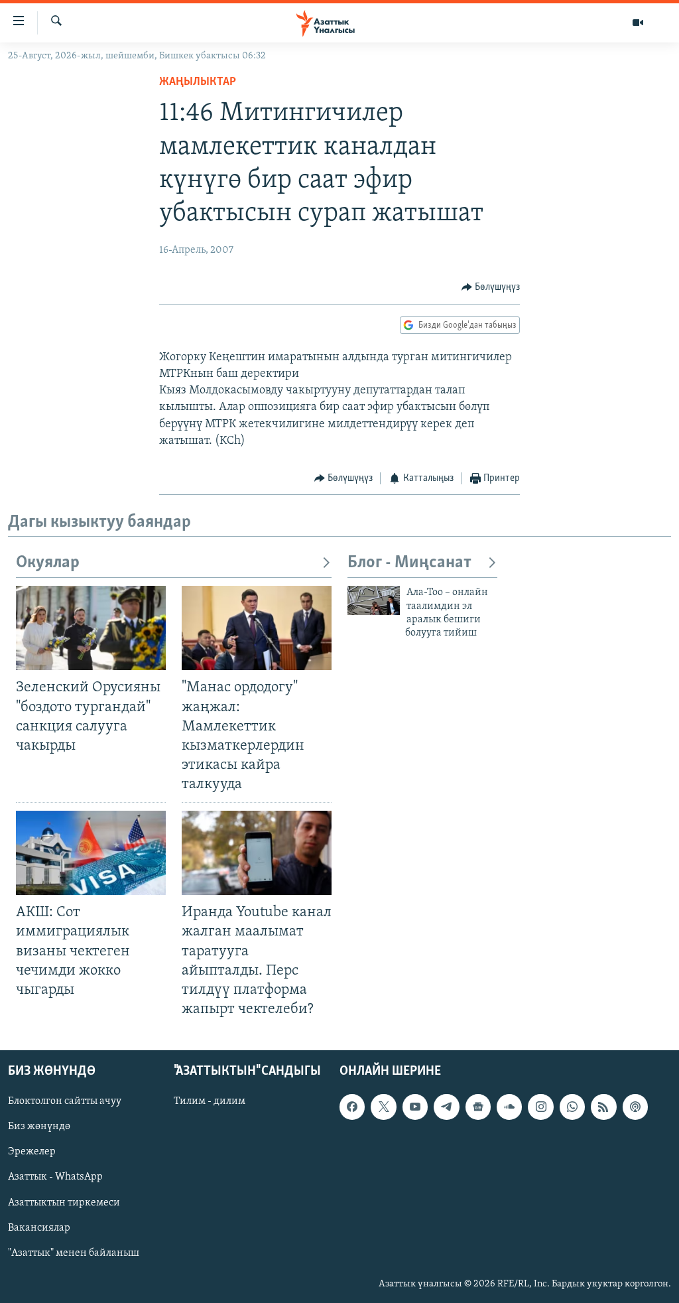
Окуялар (48, 563)
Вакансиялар (39, 1228)
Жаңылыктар (197, 82)
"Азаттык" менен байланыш (73, 1253)
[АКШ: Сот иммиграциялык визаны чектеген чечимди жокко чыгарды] (91, 853)
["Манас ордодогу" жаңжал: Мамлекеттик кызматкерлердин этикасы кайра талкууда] (257, 628)
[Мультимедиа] (638, 22)
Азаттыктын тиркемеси (64, 1203)
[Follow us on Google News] (478, 1106)
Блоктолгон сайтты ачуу (64, 1101)
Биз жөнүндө (39, 1126)
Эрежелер (32, 1152)
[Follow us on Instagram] (540, 1106)
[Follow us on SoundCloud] (509, 1106)
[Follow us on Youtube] (415, 1106)
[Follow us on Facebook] (352, 1106)
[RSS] (603, 1106)
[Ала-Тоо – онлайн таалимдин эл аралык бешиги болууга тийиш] (373, 600)
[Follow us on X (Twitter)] (383, 1106)
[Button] (491, 287)
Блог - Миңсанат (409, 563)
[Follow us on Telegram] (446, 1106)
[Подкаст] (635, 1106)
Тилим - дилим (209, 1101)
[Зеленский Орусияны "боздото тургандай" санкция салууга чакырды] (91, 628)
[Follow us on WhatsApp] (572, 1106)
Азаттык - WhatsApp (55, 1177)
